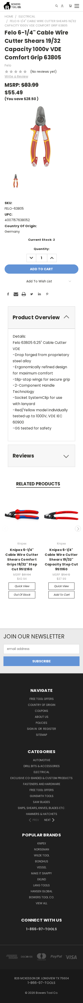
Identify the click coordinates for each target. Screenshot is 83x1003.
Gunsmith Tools (41, 796)
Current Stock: (41, 240)
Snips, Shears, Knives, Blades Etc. (41, 808)
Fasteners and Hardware (41, 784)
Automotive (41, 760)
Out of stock (22, 595)
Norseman (41, 849)
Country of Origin (41, 705)
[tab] (41, 317)
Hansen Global (41, 891)
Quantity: (42, 249)
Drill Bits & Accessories (42, 766)
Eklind (41, 879)
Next (78, 529)
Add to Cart (61, 595)
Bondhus (41, 861)
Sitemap (41, 735)
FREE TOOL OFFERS (42, 699)
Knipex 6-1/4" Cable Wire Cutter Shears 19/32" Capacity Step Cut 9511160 (61, 559)
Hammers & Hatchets (41, 814)
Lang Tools (41, 885)
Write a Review (16, 76)
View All (41, 903)
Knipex (41, 843)
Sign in (32, 729)
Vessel (41, 867)
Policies (41, 723)
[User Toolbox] (62, 6)
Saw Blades (41, 802)
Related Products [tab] (38, 484)
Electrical (41, 772)
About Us (41, 717)
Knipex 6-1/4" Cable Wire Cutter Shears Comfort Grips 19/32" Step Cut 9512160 (21, 559)
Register (49, 729)
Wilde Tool (41, 855)
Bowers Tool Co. (41, 897)
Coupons (41, 711)
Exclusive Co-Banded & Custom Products (41, 778)
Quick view (22, 586)
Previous (5, 529)
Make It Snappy (41, 873)
